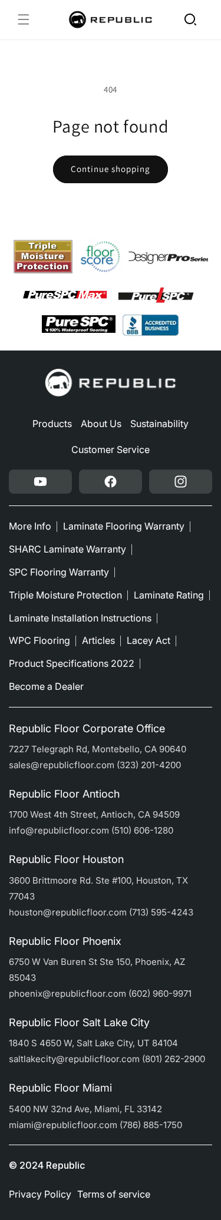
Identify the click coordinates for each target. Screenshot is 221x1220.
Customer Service (110, 449)
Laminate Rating (169, 595)
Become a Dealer (46, 686)
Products (52, 423)
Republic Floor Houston (66, 859)
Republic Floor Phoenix (65, 941)
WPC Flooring (39, 640)
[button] (24, 19)
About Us (101, 423)
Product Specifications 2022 (71, 663)
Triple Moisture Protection (65, 595)
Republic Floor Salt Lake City (79, 1022)
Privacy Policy (40, 1194)
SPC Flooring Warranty (59, 572)
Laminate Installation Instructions (80, 618)
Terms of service (113, 1194)
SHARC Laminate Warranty (67, 549)
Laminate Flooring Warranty (123, 526)
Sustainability (159, 423)
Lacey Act (148, 640)
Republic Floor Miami (60, 1088)
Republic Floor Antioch (64, 794)
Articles (98, 640)
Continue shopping (110, 168)
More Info (30, 526)
